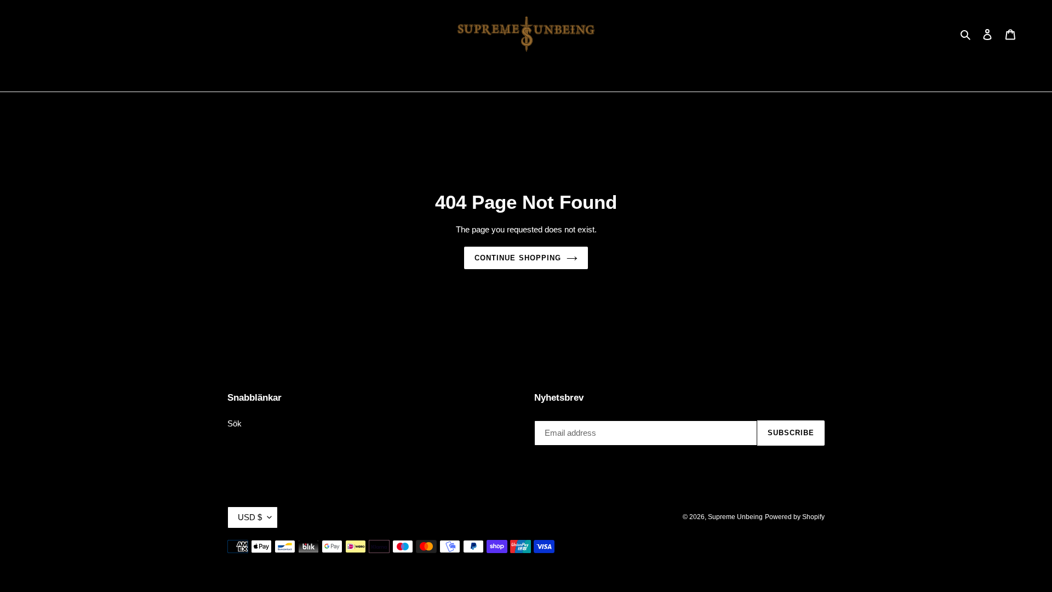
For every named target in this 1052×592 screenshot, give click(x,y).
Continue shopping (517, 258)
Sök (234, 423)
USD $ (250, 517)
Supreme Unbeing (735, 517)
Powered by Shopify (795, 517)
